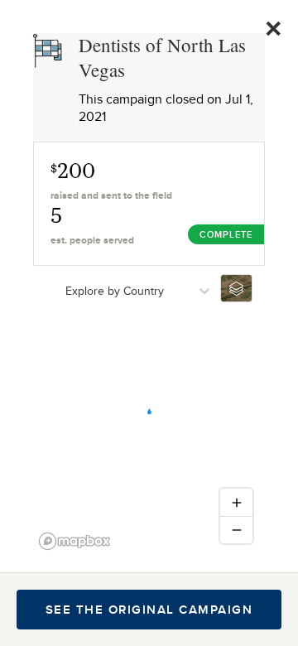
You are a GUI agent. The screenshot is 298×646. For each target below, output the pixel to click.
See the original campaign (149, 609)
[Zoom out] (236, 529)
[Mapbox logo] (74, 541)
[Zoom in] (236, 502)
